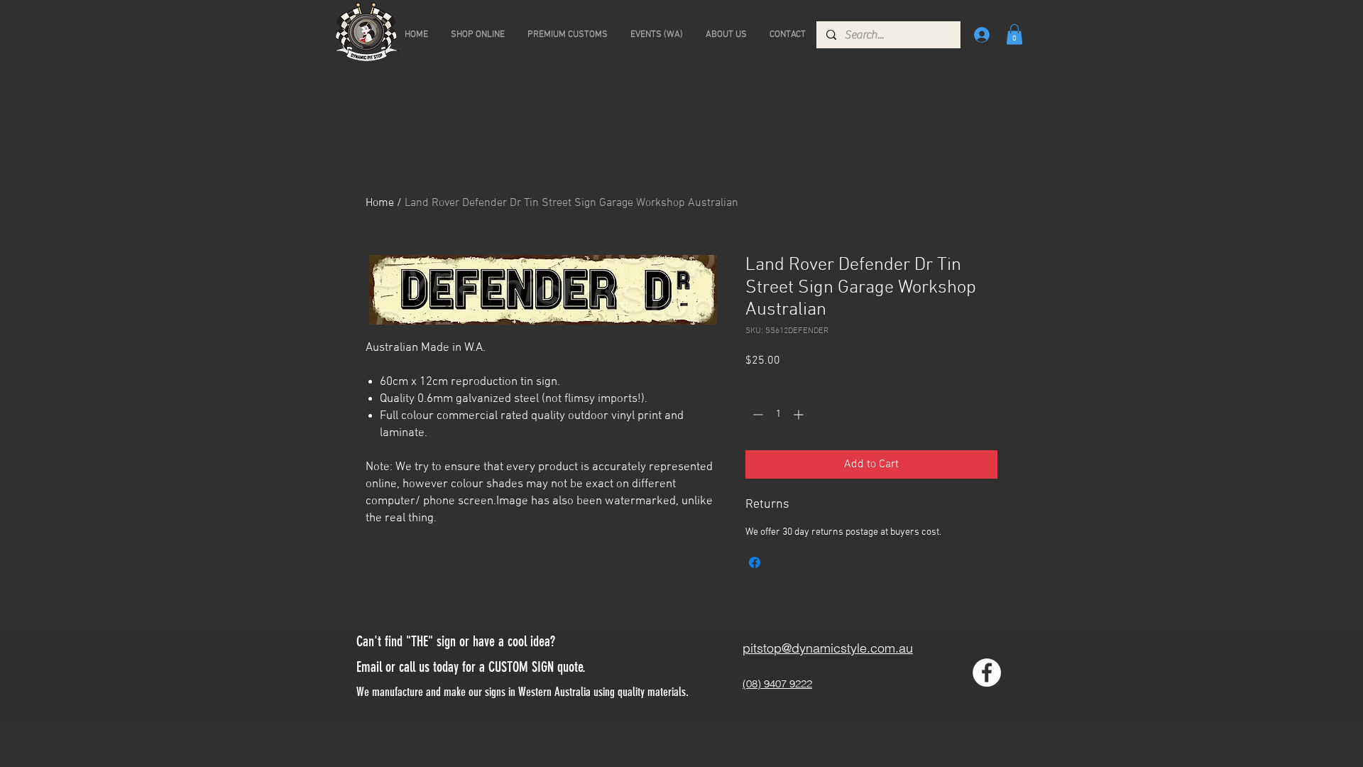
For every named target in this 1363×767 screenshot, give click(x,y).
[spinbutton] (778, 414)
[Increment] (800, 414)
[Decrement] (756, 414)
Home (380, 203)
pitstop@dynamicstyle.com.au (828, 648)
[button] (1014, 34)
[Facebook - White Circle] (987, 672)
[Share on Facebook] (754, 562)
